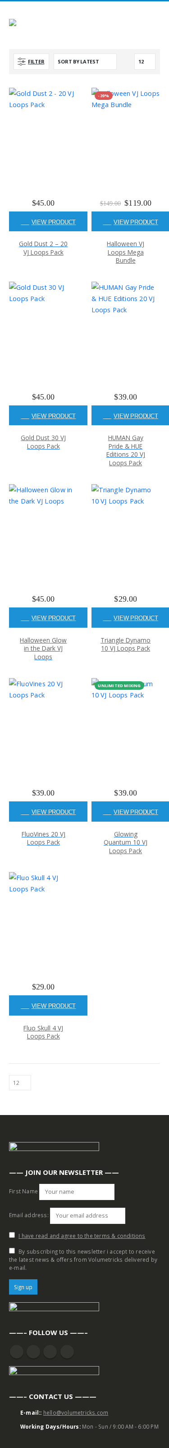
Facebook (16, 1351)
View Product (54, 222)
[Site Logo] (34, 24)
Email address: (29, 1215)
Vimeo (67, 1351)
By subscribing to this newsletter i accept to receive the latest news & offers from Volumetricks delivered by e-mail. (83, 1259)
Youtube (33, 1351)
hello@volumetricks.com (75, 1412)
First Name (23, 1191)
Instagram (50, 1351)
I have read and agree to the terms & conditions (81, 1235)
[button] (156, 13)
